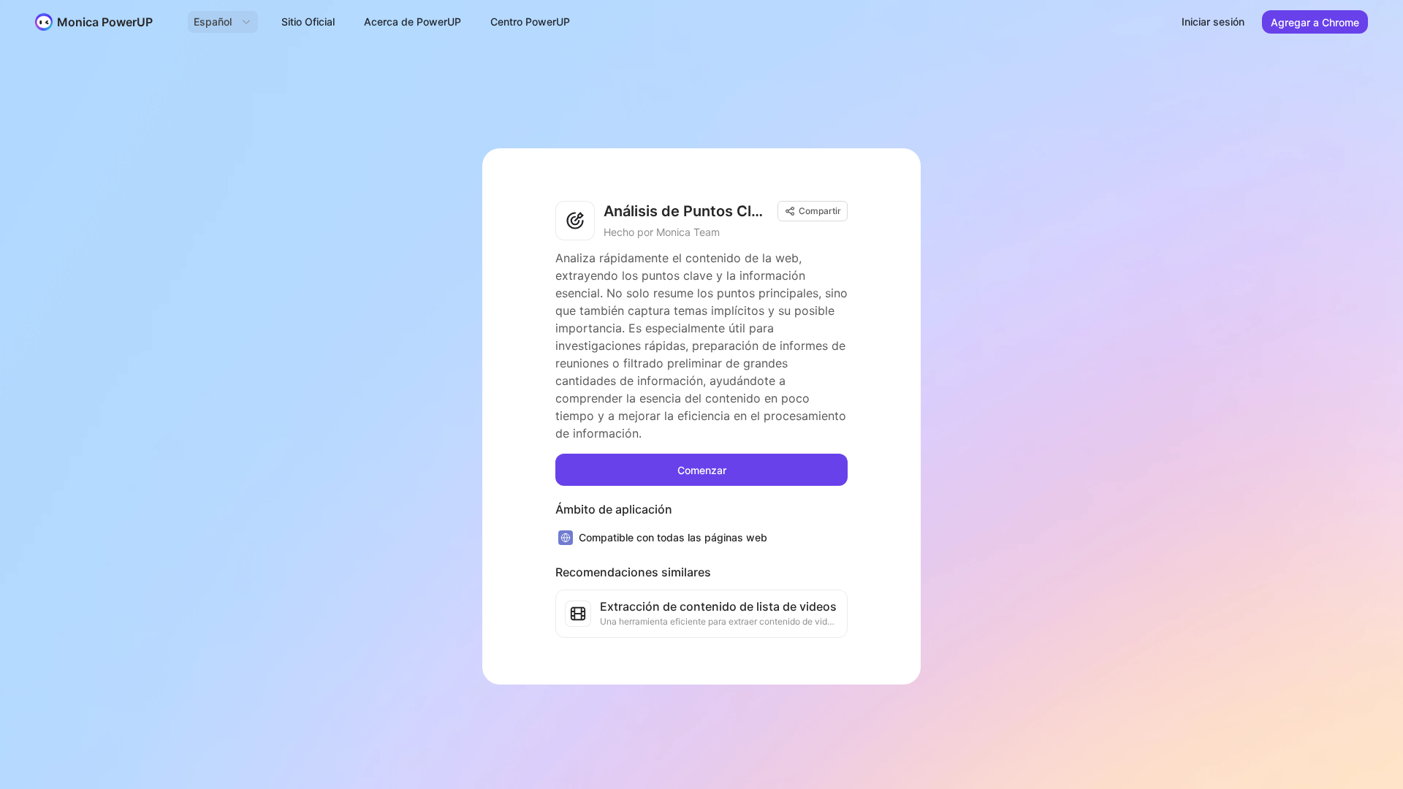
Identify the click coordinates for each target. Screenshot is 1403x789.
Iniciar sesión (1213, 21)
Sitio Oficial (308, 21)
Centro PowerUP (530, 21)
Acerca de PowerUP (412, 21)
